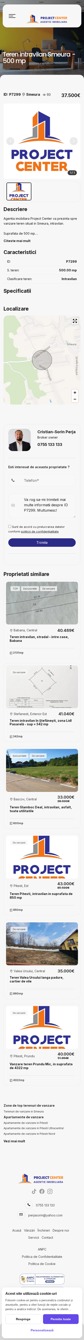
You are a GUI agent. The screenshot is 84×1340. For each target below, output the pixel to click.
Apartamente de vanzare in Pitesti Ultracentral (34, 1128)
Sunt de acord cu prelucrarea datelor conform (36, 529)
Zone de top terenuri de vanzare (29, 1105)
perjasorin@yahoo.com (45, 1215)
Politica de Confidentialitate (42, 1257)
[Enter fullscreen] (75, 321)
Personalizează (42, 1330)
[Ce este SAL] (42, 1279)
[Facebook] (42, 1191)
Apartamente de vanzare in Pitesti (26, 1122)
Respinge (23, 1319)
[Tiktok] (34, 1191)
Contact (47, 1237)
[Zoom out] (75, 399)
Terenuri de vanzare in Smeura (24, 1111)
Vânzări (29, 1230)
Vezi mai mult (14, 1141)
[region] (42, 360)
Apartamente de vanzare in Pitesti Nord (29, 1133)
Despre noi (61, 1230)
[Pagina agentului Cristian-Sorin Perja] (19, 439)
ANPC (42, 1249)
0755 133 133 (49, 444)
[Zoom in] (75, 392)
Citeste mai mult (17, 241)
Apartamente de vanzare (24, 1117)
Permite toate (61, 1319)
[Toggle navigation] (12, 16)
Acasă (16, 1230)
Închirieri (44, 1230)
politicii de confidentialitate (40, 531)
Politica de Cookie (42, 1264)
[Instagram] (50, 1191)
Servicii (33, 1237)
